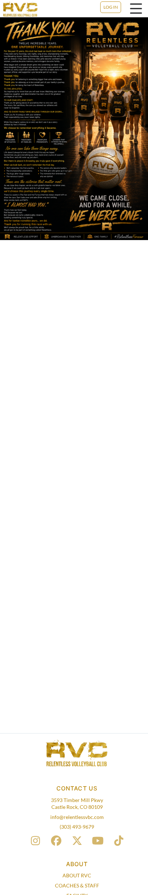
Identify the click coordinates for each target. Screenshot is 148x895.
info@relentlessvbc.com (77, 817)
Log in (110, 7)
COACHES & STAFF (77, 885)
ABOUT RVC (77, 875)
